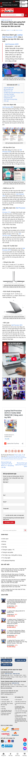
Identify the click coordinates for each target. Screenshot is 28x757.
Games (4, 544)
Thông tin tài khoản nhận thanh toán (6, 714)
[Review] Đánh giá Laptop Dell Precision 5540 (21, 464)
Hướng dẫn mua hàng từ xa (20, 713)
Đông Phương (19, 30)
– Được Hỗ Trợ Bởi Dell (9, 96)
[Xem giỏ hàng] (26, 15)
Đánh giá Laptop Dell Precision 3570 (12, 457)
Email (5, 501)
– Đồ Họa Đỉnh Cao (8, 89)
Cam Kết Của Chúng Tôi (20, 704)
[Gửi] (22, 15)
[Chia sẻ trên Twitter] (12, 451)
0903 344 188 (22, 2)
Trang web (6, 508)
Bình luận (6, 482)
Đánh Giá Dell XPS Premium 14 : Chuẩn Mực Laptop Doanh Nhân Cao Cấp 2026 (13, 586)
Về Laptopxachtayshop (8, 560)
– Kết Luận (6, 101)
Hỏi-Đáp (4, 547)
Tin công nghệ (6, 558)
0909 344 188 (22, 5)
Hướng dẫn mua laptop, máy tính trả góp (21, 716)
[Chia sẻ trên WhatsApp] (6, 451)
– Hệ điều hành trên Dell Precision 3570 (13, 92)
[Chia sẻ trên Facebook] (9, 451)
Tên (4, 495)
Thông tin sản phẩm (7, 552)
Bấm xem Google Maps (6, 678)
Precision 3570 (19, 458)
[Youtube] (9, 741)
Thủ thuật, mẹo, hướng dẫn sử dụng (12, 555)
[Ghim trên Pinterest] (19, 451)
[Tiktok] (2, 741)
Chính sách (5, 538)
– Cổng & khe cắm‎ (8, 97)
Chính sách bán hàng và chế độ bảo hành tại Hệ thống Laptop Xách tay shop (21, 720)
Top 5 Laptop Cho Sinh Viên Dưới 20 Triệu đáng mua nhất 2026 (13, 590)
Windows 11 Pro (6, 212)
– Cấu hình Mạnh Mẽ (8, 87)
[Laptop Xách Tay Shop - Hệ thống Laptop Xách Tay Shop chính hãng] (7, 10)
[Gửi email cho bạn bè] (15, 451)
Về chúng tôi (19, 699)
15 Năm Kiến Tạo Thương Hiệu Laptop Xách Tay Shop (20, 707)
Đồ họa (4, 541)
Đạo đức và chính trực (21, 701)
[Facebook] (12, 741)
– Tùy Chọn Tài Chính (8, 94)
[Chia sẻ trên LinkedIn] (22, 451)
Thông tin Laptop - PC (6, 20)
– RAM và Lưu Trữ (7, 91)
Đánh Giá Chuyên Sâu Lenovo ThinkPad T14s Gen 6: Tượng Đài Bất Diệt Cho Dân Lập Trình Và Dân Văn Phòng (13, 576)
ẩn (18, 85)
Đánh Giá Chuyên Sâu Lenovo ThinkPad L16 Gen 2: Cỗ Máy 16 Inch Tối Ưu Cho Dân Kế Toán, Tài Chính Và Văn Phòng (13, 570)
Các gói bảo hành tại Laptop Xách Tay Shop (6, 711)
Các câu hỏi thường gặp (21, 710)
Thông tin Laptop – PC (8, 549)
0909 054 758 (7, 665)
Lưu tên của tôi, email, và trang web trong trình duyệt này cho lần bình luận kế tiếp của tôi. (13, 517)
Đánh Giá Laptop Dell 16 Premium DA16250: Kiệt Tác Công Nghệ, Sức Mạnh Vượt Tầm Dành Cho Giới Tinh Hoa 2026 (13, 581)
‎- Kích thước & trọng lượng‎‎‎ (10, 99)
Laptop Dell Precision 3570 (10, 458)
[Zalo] (6, 741)
